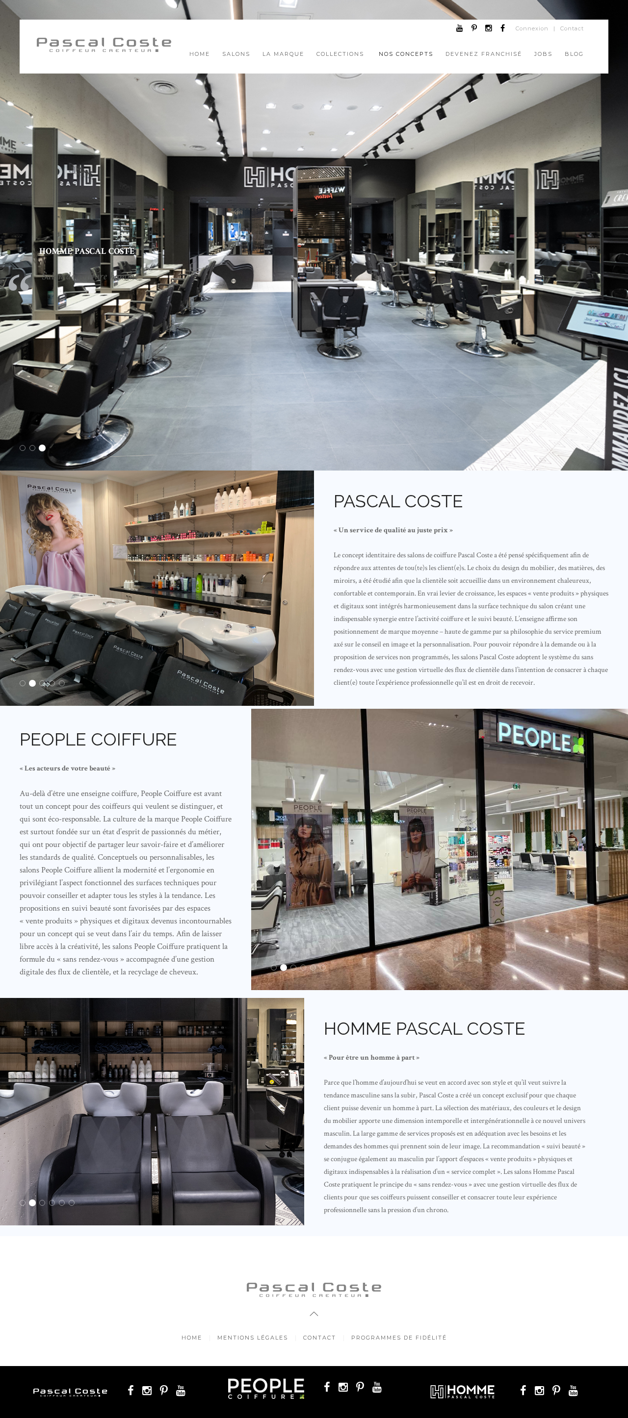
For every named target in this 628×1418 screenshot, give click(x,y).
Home (199, 53)
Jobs (543, 53)
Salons (236, 53)
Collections (340, 53)
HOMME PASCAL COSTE (25, 1204)
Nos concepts (406, 53)
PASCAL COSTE (25, 449)
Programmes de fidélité (399, 1337)
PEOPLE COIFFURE (276, 968)
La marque (283, 53)
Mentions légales (252, 1337)
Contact (572, 28)
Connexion (532, 28)
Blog (574, 53)
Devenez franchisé (483, 53)
